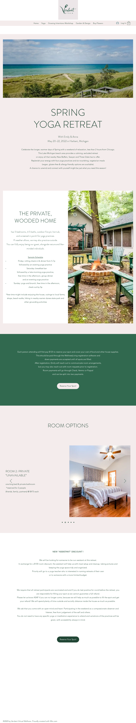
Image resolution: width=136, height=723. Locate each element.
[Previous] (11, 481)
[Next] (125, 481)
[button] (128, 23)
